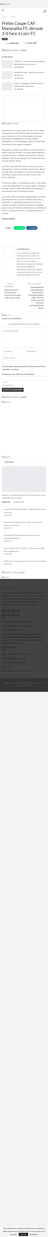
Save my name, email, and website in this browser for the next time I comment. (24, 367)
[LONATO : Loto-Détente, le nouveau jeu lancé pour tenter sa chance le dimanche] (7, 64)
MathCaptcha (10, 385)
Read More (34, 1234)
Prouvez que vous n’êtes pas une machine (18, 374)
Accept (23, 1234)
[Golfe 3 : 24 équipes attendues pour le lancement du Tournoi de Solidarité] (7, 86)
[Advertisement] (24, 235)
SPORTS (5, 39)
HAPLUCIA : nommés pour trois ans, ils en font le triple (25, 561)
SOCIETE (3, 466)
